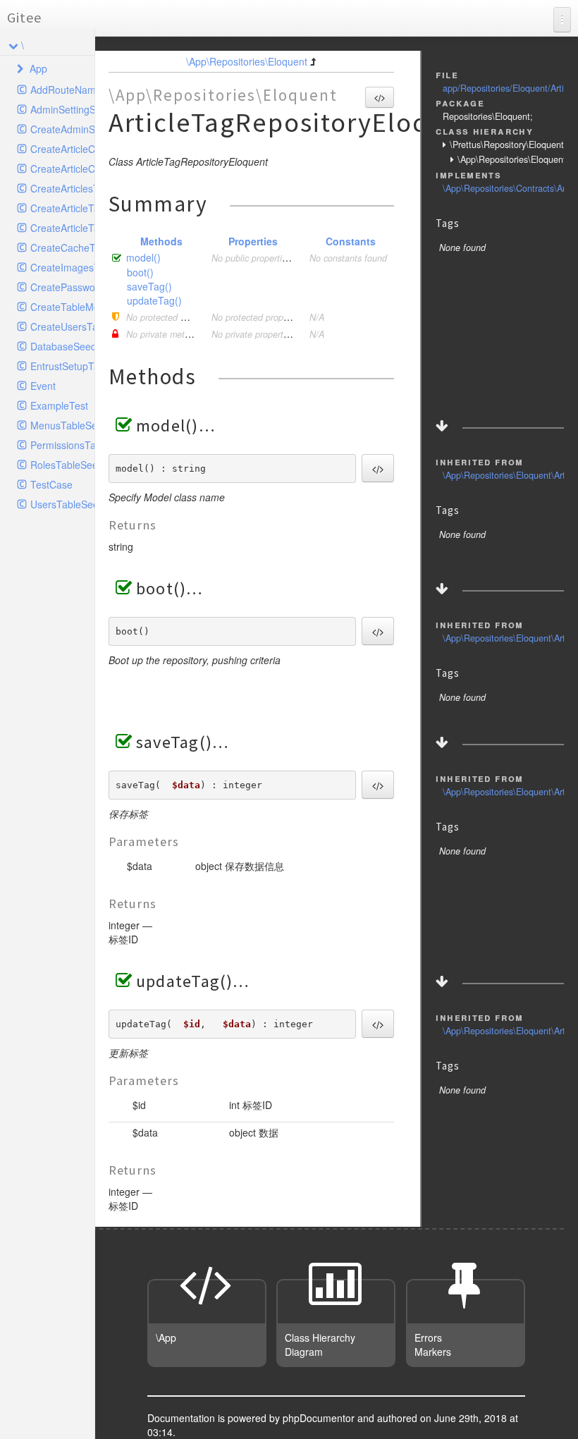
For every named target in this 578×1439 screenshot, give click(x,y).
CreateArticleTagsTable (62, 208)
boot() (140, 272)
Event (43, 386)
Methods (161, 241)
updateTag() (154, 300)
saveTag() (149, 286)
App (38, 68)
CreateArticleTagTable (62, 228)
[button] (379, 97)
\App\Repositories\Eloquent (246, 61)
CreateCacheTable (62, 247)
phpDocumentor (320, 1418)
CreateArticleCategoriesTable (62, 149)
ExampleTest (59, 405)
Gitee (24, 17)
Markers (432, 1352)
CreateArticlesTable (62, 188)
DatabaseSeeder (62, 346)
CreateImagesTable (62, 267)
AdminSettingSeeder (62, 109)
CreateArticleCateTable (62, 168)
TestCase (51, 484)
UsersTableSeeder (62, 504)
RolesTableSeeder (62, 465)
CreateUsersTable (62, 326)
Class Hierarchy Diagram (320, 1344)
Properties (253, 241)
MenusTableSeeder (62, 425)
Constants (351, 241)
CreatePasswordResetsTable (62, 287)
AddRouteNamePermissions (62, 89)
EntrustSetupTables (62, 366)
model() (143, 257)
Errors (428, 1337)
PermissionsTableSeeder (62, 445)
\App (166, 1337)
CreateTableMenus (62, 307)
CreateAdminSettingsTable (62, 129)
